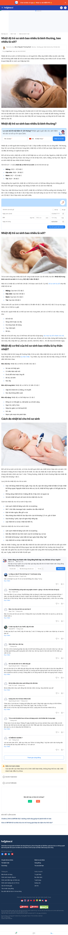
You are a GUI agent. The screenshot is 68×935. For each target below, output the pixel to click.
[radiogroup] (58, 209)
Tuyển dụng (37, 880)
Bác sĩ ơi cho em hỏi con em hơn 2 (20, 609)
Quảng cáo (37, 883)
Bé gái (63, 209)
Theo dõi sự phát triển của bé (56, 227)
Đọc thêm (7, 581)
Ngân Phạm (9, 51)
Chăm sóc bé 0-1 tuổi (24, 33)
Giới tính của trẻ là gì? (8, 209)
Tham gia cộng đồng (34, 757)
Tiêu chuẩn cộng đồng (7, 888)
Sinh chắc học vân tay (16, 644)
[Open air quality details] (16, 933)
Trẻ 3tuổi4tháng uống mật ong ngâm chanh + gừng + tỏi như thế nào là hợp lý (34, 589)
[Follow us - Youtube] (12, 854)
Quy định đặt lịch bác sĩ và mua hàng (11, 891)
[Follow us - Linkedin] (9, 854)
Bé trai (56, 209)
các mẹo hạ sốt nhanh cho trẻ (53, 335)
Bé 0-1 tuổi (13, 33)
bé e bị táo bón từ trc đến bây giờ (19, 663)
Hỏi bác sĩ (60, 568)
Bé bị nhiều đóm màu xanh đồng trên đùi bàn (23, 683)
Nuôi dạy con (4, 33)
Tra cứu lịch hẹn (39, 865)
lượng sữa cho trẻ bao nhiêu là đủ (20, 699)
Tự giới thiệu (37, 874)
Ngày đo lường (7, 221)
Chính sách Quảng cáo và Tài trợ (10, 883)
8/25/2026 (54, 221)
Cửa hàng (4, 865)
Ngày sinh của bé (7, 213)
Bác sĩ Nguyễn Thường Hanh (23, 47)
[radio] (53, 210)
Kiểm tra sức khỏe (39, 860)
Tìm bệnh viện (5, 862)
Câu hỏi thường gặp (6, 885)
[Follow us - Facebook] (2, 854)
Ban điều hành (38, 877)
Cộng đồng (37, 862)
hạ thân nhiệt (25, 357)
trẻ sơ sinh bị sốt (54, 283)
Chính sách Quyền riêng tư (8, 877)
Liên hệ (36, 885)
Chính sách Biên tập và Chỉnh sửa (10, 880)
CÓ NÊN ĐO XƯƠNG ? (16, 738)
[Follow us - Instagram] (6, 854)
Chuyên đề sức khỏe (7, 860)
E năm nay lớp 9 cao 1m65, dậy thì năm (21, 626)
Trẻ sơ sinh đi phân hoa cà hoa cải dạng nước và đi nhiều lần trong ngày (32, 718)
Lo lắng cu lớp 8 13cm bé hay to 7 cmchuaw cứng (25, 574)
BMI (4, 217)
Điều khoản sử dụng (6, 874)
